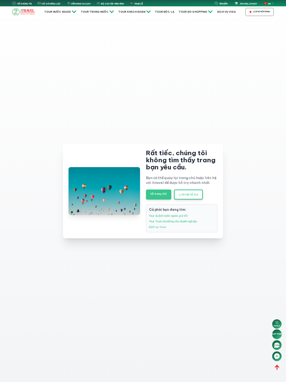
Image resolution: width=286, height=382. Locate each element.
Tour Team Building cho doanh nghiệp (173, 221)
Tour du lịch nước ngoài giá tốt (168, 215)
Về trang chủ (158, 193)
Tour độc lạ (164, 11)
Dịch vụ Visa (226, 11)
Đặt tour (277, 334)
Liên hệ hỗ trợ (188, 194)
